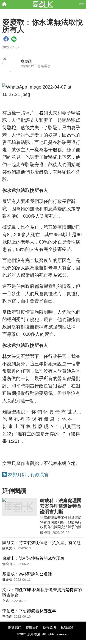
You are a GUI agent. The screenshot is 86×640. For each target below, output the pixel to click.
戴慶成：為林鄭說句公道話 (27, 574)
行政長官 (40, 474)
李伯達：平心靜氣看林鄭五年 (29, 611)
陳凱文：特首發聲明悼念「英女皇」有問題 (41, 542)
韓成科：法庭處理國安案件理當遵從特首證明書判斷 (60, 506)
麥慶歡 (26, 61)
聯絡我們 (32, 627)
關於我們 (14, 627)
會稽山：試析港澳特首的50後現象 (33, 558)
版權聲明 (49, 627)
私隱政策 (67, 627)
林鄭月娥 (17, 474)
